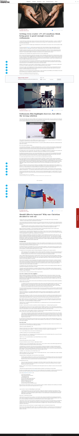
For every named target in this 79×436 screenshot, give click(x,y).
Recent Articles (26, 410)
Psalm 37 (30, 372)
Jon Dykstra (23, 109)
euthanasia (24, 175)
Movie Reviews (22, 174)
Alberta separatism (29, 411)
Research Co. (29, 47)
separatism (52, 411)
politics (47, 411)
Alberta (23, 411)
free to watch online (35, 175)
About (56, 1)
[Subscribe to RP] (6, 73)
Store (44, 1)
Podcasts (34, 1)
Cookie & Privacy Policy (48, 434)
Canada (34, 411)
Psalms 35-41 (26, 372)
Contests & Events (49, 1)
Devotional (39, 1)
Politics (21, 410)
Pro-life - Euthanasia (30, 174)
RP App (31, 410)
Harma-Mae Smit (24, 29)
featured (28, 175)
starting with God (47, 175)
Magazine (28, 1)
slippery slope (41, 175)
